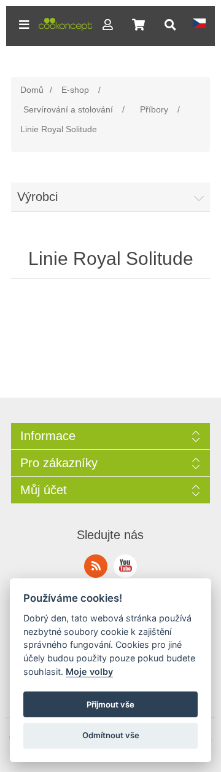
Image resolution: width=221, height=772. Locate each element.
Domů (32, 90)
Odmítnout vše (110, 735)
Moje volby (89, 671)
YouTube (125, 566)
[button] (24, 24)
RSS (95, 566)
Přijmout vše (110, 704)
